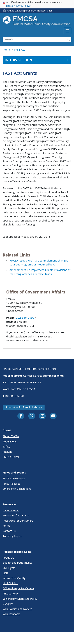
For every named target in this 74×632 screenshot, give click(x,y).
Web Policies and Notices (17, 609)
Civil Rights (9, 568)
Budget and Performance (17, 562)
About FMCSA (11, 436)
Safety (6, 446)
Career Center (11, 510)
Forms (6, 525)
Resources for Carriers (16, 515)
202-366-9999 (25, 317)
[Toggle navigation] (67, 31)
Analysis (7, 451)
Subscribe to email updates (23, 407)
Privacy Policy (10, 593)
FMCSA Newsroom (14, 478)
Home (7, 49)
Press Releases (11, 483)
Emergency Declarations (17, 488)
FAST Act (19, 49)
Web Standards (11, 614)
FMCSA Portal (11, 457)
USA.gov (8, 603)
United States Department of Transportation (29, 10)
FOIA (5, 573)
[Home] (37, 22)
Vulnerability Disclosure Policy (20, 598)
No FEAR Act (10, 583)
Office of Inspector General (18, 588)
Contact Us (9, 531)
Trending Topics (12, 536)
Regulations (10, 441)
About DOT (9, 557)
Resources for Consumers (18, 520)
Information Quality (14, 578)
